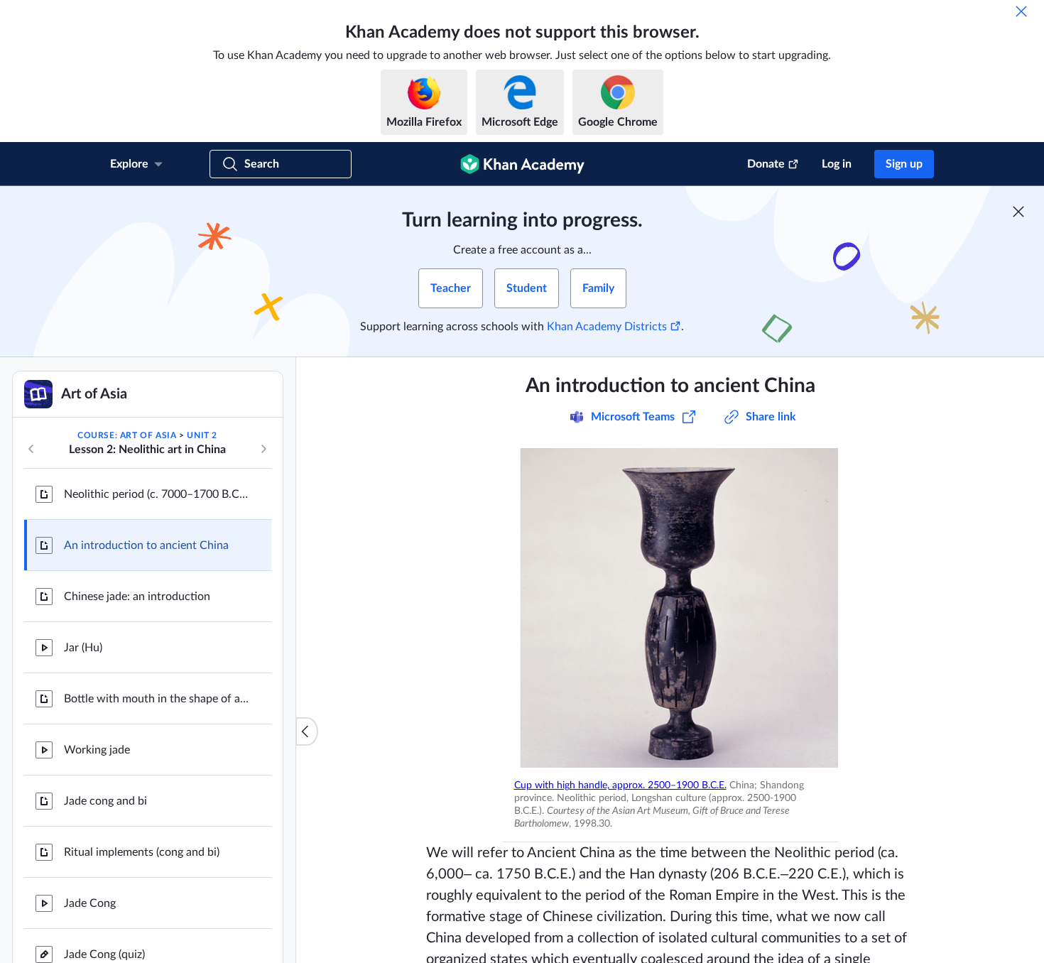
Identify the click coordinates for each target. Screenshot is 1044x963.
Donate (766, 164)
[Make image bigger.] (670, 608)
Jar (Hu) (83, 647)
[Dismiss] (1021, 11)
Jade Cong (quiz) (104, 954)
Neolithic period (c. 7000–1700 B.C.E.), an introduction (156, 494)
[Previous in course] (31, 448)
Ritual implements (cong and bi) (141, 852)
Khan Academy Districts (607, 326)
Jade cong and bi (105, 801)
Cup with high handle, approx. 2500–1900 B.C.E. (620, 785)
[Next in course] (263, 448)
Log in (837, 164)
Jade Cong (90, 903)
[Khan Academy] (522, 164)
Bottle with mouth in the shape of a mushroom (156, 698)
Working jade (97, 750)
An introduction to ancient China (146, 545)
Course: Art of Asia (126, 435)
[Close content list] (306, 731)
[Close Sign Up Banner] (1018, 211)
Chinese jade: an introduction (137, 596)
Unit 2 (202, 435)
